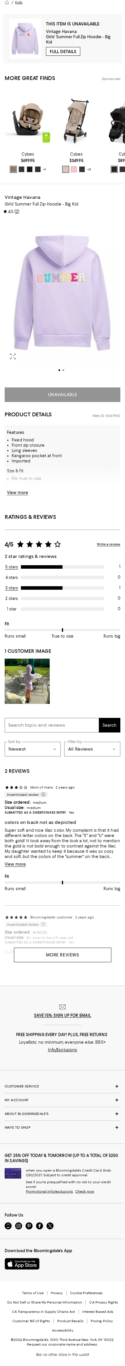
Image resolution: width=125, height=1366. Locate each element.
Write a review (108, 544)
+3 (89, 169)
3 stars (11, 588)
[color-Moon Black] (30, 169)
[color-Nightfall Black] (38, 169)
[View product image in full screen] (12, 356)
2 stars (11, 598)
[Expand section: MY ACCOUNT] (62, 1100)
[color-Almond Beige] (13, 169)
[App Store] (22, 1264)
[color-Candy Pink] (74, 169)
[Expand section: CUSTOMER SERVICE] (62, 1086)
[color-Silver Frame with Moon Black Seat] (114, 169)
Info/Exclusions (62, 1049)
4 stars (12, 577)
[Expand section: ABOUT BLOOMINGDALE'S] (62, 1113)
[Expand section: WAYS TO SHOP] (62, 1127)
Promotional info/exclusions (49, 1191)
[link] (28, 162)
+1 (44, 169)
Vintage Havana (61, 31)
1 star (12, 609)
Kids (18, 2)
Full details (63, 51)
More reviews (62, 955)
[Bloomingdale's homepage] (7, 2)
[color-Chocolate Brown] (21, 169)
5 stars (11, 567)
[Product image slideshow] (62, 300)
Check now (84, 1191)
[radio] (13, 169)
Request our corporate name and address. (62, 1344)
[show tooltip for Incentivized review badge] (42, 794)
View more (17, 492)
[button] (62, 300)
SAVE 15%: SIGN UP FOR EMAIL (62, 1015)
